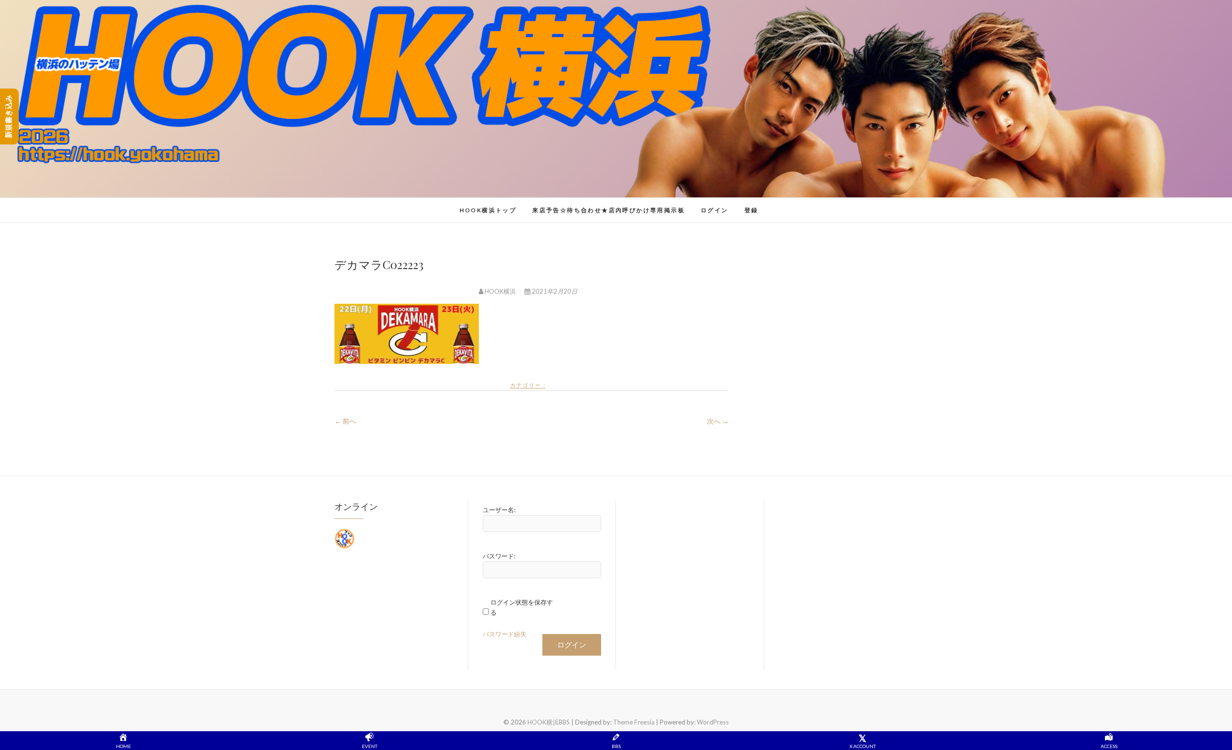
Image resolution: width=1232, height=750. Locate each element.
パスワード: (499, 556)
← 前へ (345, 421)
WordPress (713, 722)
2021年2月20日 (554, 291)
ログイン (715, 210)
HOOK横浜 (500, 291)
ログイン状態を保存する (521, 607)
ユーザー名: (499, 510)
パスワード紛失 (504, 634)
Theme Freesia (633, 722)
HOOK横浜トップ (488, 210)
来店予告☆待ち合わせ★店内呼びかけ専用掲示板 (608, 210)
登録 (751, 210)
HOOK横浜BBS (373, 205)
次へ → (718, 421)
